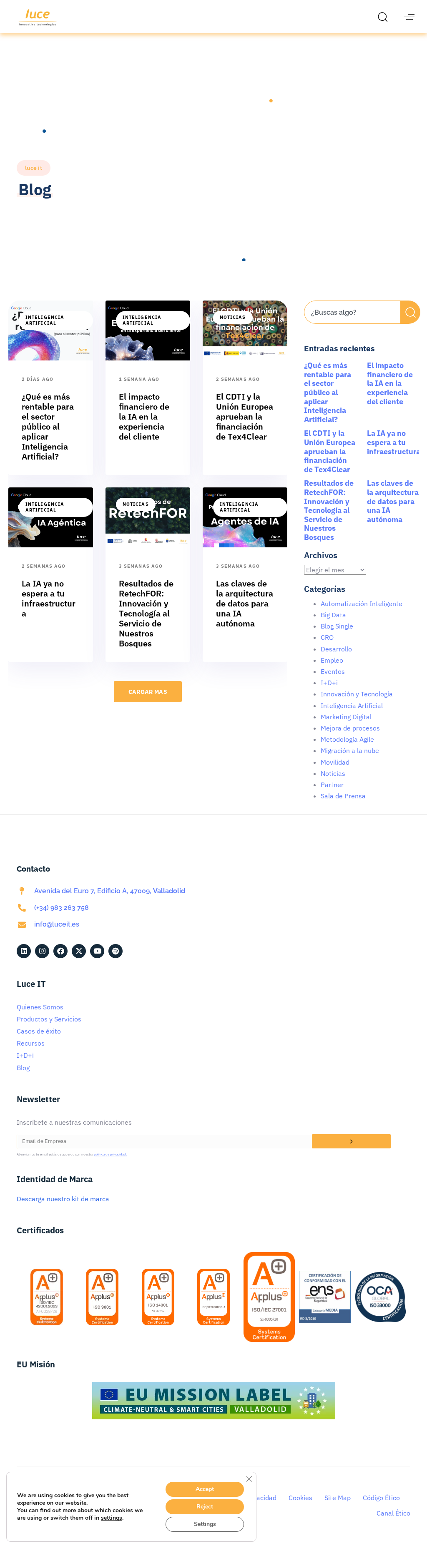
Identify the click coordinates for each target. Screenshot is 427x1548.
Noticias (233, 317)
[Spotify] (115, 951)
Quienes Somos (40, 1007)
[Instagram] (42, 951)
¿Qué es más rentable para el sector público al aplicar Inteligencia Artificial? (327, 392)
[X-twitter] (79, 951)
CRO (327, 637)
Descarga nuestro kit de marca (63, 1199)
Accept (205, 1489)
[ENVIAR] (351, 1141)
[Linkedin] (24, 951)
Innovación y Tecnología (357, 694)
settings (111, 1518)
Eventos (333, 671)
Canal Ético (393, 1513)
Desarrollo (336, 649)
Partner (332, 784)
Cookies (300, 1497)
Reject (204, 1507)
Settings (205, 1524)
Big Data (333, 615)
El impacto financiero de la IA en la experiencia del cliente (390, 383)
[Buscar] (410, 312)
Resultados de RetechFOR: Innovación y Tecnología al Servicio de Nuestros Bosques (329, 510)
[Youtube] (97, 951)
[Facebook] (60, 951)
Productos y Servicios (49, 1019)
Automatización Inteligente (361, 603)
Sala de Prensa (343, 796)
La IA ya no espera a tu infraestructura (393, 442)
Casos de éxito (39, 1031)
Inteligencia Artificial (44, 320)
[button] (384, 17)
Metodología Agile (347, 739)
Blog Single (337, 626)
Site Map (337, 1497)
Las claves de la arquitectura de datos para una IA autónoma (393, 501)
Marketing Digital (346, 717)
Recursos (31, 1043)
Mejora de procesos (350, 728)
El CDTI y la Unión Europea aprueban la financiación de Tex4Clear (329, 451)
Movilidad (335, 762)
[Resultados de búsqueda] (352, 328)
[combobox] (352, 312)
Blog (23, 1067)
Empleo (332, 660)
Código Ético (381, 1497)
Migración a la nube (350, 750)
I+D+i (329, 682)
